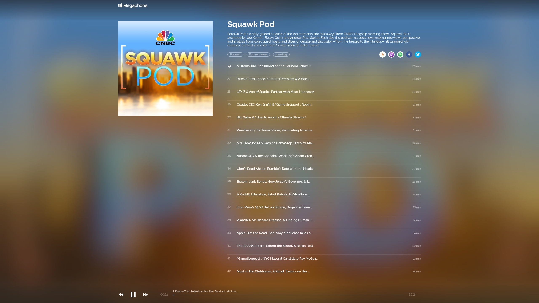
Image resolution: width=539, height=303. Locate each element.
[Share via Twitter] (418, 53)
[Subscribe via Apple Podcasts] (392, 53)
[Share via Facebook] (410, 53)
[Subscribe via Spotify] (401, 53)
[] (135, 286)
